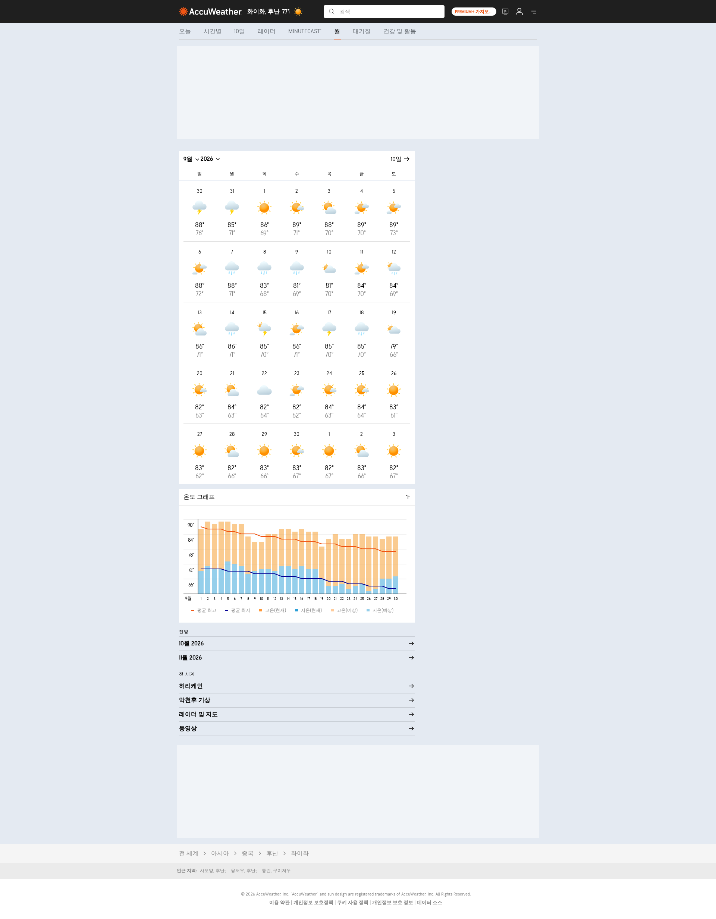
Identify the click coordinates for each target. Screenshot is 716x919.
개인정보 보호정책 (314, 903)
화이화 (300, 853)
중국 (248, 853)
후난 (272, 853)
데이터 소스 (429, 903)
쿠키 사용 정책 (353, 903)
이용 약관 (280, 903)
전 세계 (188, 853)
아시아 (220, 853)
